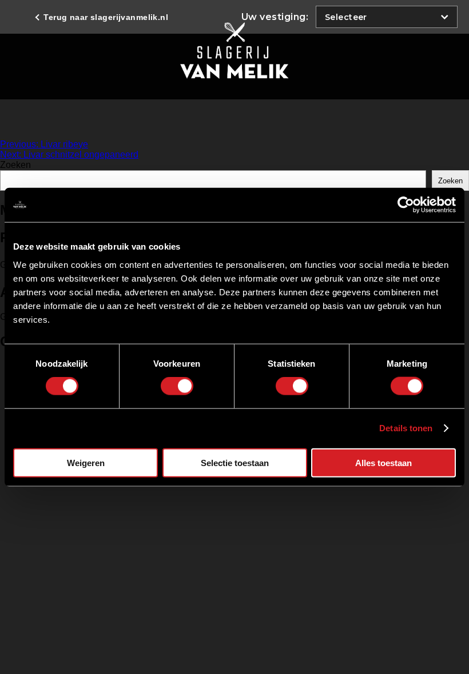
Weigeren (86, 462)
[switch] (177, 386)
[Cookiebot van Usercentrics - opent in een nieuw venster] (406, 205)
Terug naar (104, 17)
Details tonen (405, 428)
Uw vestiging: (274, 16)
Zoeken (15, 165)
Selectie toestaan (235, 462)
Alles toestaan (383, 462)
